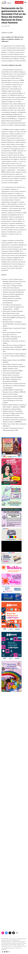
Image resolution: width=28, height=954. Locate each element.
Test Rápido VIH (19, 2)
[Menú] (25, 2)
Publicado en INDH (7, 32)
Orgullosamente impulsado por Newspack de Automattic (11, 948)
